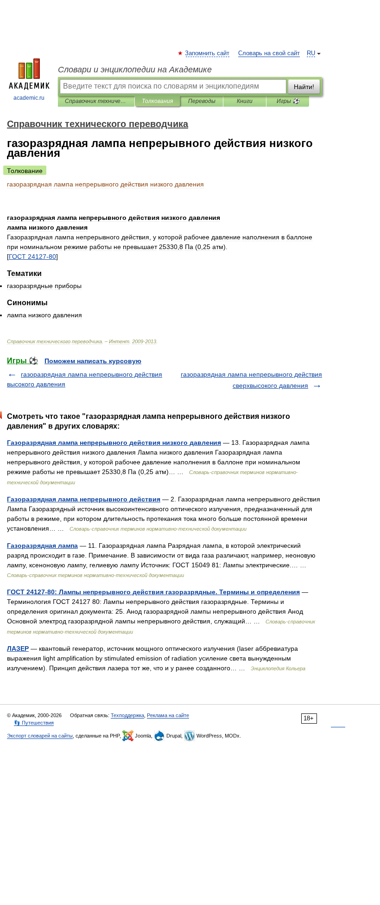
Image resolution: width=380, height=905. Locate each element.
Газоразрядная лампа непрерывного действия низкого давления (114, 442)
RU (311, 53)
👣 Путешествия (34, 722)
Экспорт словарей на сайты (40, 735)
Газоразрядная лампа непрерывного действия (83, 499)
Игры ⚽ (288, 101)
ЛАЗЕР (18, 648)
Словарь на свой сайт (269, 53)
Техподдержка (127, 715)
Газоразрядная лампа (42, 545)
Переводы (201, 101)
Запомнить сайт (207, 53)
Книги (245, 101)
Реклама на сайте (168, 715)
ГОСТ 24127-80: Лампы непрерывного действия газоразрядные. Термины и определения (153, 592)
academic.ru (28, 98)
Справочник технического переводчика (96, 101)
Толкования (157, 101)
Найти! (304, 86)
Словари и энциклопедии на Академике (135, 69)
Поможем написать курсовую (92, 361)
